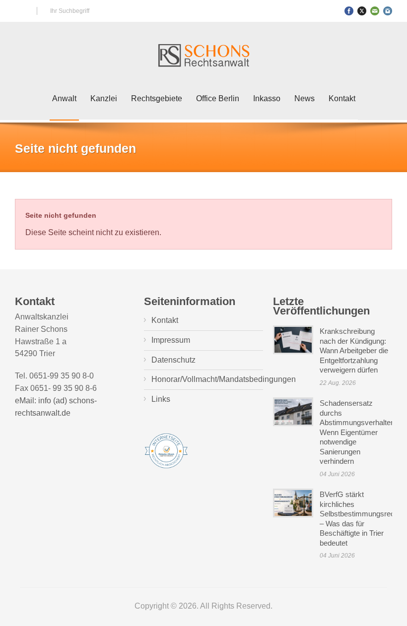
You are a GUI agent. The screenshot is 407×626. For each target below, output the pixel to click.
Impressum (170, 340)
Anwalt (64, 98)
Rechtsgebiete (156, 98)
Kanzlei (103, 98)
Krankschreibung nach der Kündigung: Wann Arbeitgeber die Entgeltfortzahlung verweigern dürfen (354, 350)
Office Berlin (217, 98)
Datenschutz (173, 360)
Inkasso (266, 98)
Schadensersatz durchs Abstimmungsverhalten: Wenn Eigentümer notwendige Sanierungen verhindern (358, 432)
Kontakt (342, 98)
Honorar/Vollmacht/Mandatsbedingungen (223, 379)
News (304, 98)
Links (160, 399)
